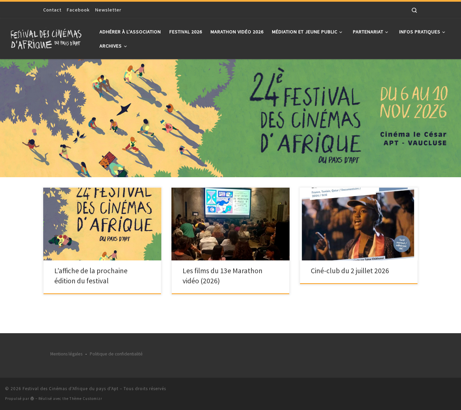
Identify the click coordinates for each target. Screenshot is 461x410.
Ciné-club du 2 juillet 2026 (350, 270)
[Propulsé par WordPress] (32, 398)
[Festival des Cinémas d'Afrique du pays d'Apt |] (47, 37)
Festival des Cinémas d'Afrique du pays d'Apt (70, 388)
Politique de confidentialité (116, 354)
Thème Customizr (86, 398)
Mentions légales (66, 354)
